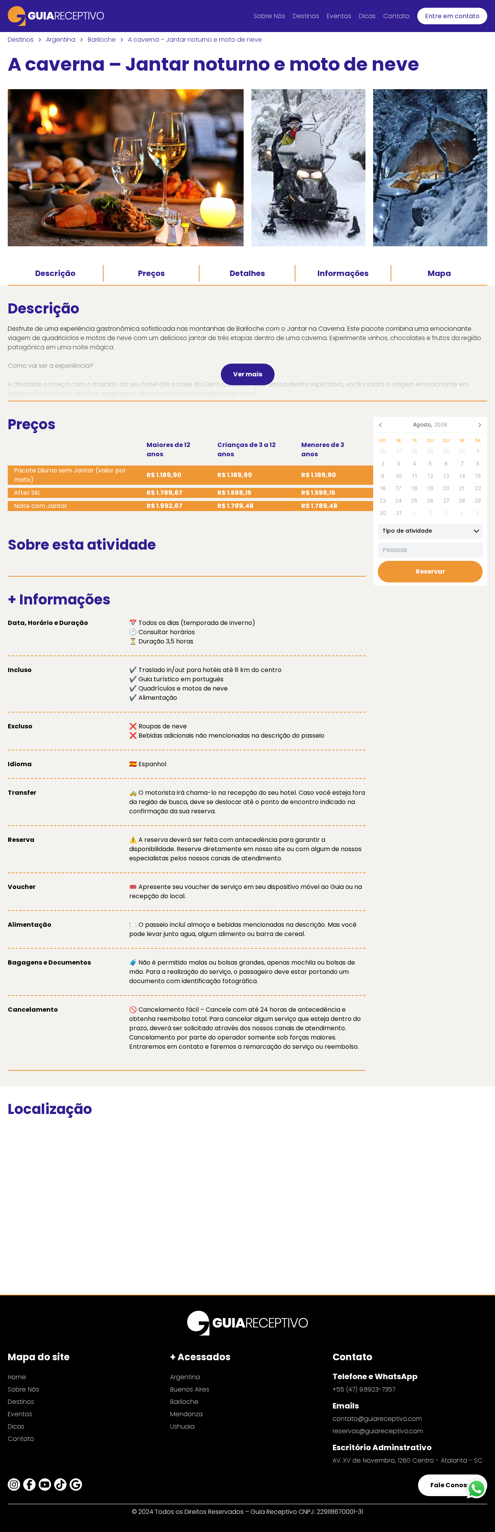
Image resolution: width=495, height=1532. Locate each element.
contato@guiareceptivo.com (377, 1418)
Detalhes (247, 273)
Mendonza (186, 1414)
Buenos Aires (189, 1389)
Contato (396, 16)
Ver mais (247, 374)
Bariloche (102, 39)
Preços (151, 273)
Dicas (367, 16)
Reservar (430, 571)
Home (17, 1377)
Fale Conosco (452, 1485)
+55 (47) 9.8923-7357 (364, 1389)
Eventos (339, 16)
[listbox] (430, 531)
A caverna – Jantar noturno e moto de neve (195, 39)
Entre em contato (452, 16)
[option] (430, 531)
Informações (343, 273)
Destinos (306, 16)
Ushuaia (182, 1426)
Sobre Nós (269, 16)
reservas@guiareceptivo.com (378, 1431)
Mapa (439, 273)
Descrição (55, 273)
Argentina (60, 39)
